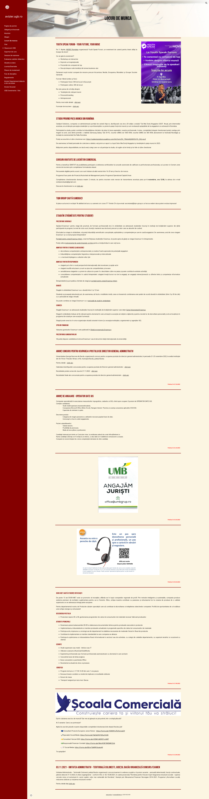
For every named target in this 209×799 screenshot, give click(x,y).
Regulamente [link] (9, 78)
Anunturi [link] (7, 33)
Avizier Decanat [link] (9, 87)
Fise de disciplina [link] (10, 74)
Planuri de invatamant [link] (12, 70)
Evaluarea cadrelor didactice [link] (14, 59)
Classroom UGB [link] (10, 48)
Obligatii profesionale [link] (11, 30)
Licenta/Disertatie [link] (10, 66)
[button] (206, 3)
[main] (118, 18)
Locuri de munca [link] (10, 41)
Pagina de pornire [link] (10, 26)
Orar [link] (5, 44)
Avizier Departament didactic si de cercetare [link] (14, 82)
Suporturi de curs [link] (10, 52)
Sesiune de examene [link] (11, 55)
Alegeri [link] (6, 37)
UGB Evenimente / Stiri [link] (12, 91)
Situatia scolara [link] (9, 63)
